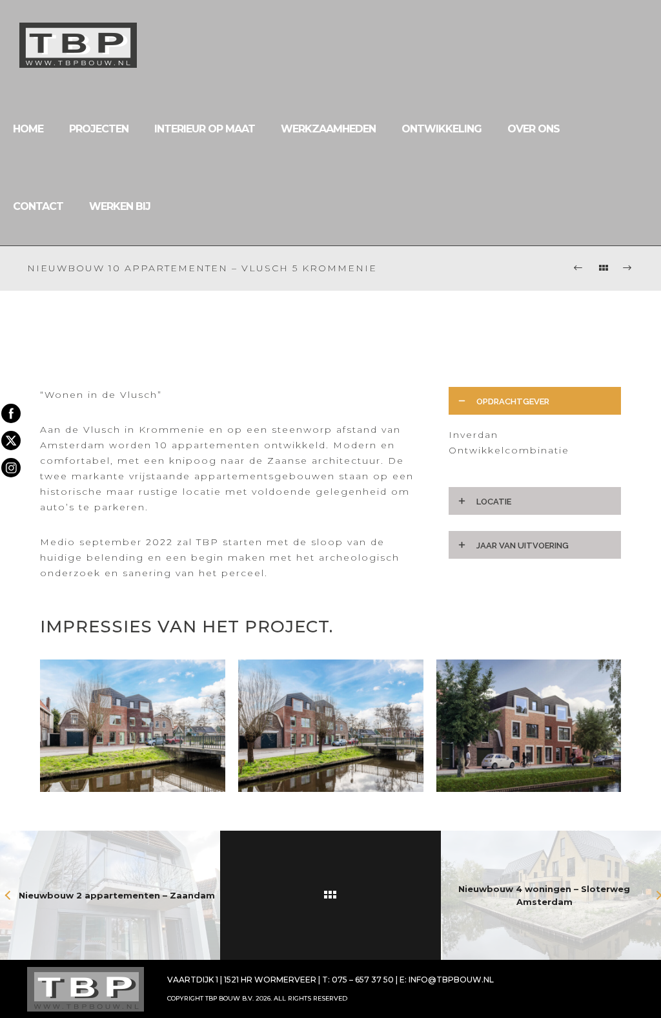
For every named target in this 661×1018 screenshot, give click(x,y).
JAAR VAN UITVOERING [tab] (522, 545)
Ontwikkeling (442, 129)
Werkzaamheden (328, 129)
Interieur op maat (204, 129)
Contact (38, 206)
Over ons (533, 129)
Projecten (98, 129)
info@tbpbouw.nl (451, 979)
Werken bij (119, 206)
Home (28, 129)
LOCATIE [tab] (493, 501)
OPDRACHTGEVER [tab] (512, 401)
